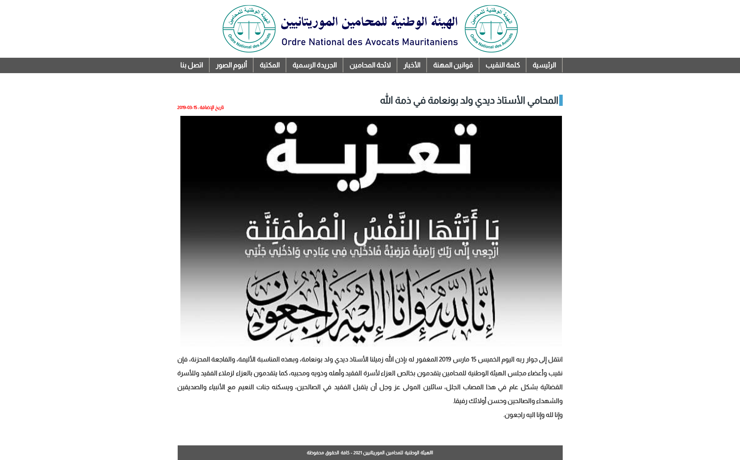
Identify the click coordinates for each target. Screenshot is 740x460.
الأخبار (412, 65)
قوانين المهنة (453, 65)
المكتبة (270, 65)
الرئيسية (544, 65)
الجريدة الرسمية (315, 65)
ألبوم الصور (231, 65)
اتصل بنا (191, 65)
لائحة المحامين (370, 65)
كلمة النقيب (503, 65)
